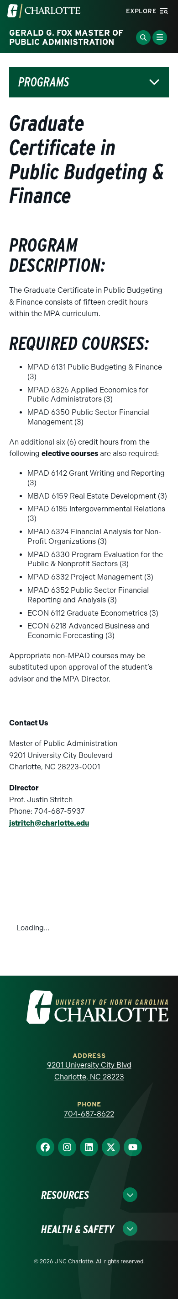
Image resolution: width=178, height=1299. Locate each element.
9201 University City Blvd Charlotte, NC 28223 (89, 1071)
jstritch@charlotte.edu (49, 823)
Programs (43, 82)
